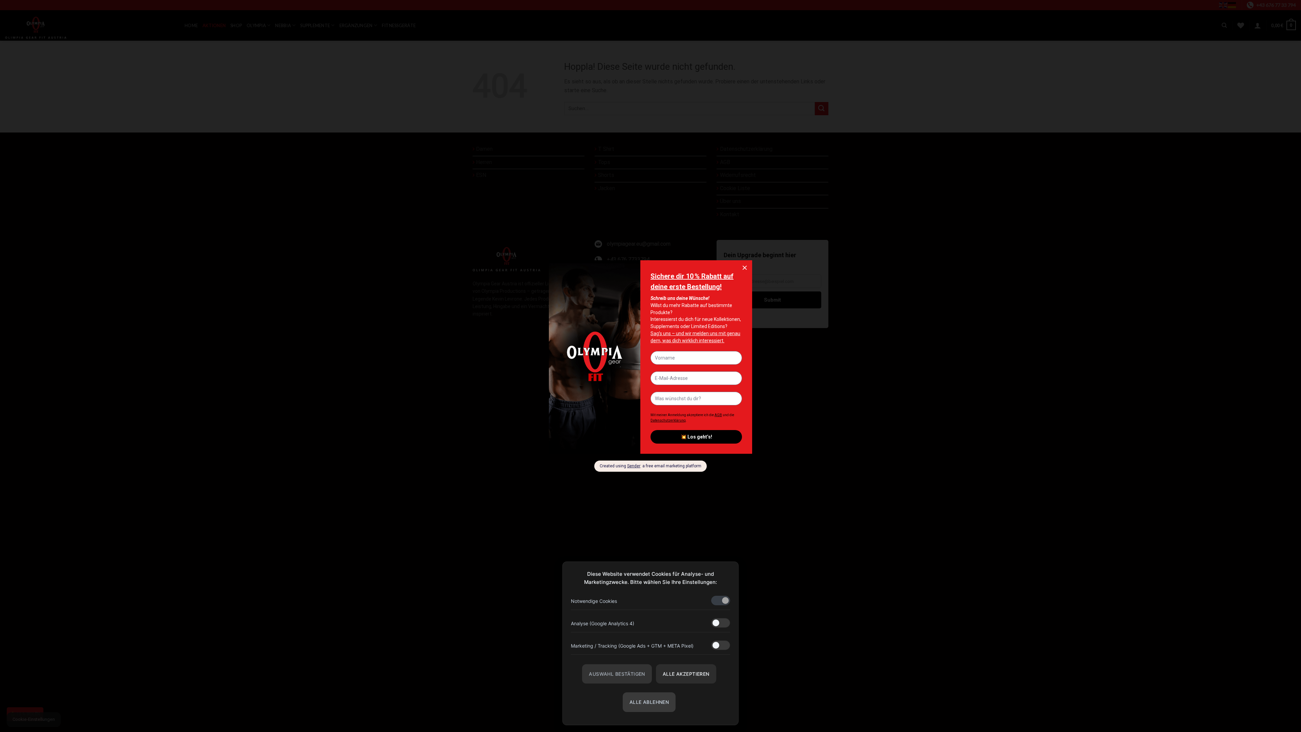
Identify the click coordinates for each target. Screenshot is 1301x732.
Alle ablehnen (649, 702)
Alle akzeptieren (686, 674)
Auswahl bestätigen (617, 674)
